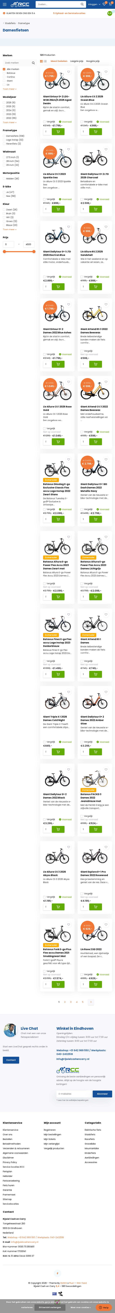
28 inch (12, 161)
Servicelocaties (11, 1203)
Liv (7, 84)
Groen (11, 221)
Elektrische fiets (93, 1129)
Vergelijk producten (54, 1148)
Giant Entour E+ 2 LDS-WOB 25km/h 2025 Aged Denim (57, 100)
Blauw (11, 225)
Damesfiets (15, 135)
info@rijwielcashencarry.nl (72, 1059)
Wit (10, 217)
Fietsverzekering (11, 1180)
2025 (10, 106)
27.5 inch (12, 157)
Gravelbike (90, 1143)
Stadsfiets (10, 23)
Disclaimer (8, 1157)
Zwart (11, 209)
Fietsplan (7, 1171)
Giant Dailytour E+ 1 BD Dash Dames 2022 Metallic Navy (94, 488)
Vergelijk (51, 121)
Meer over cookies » (81, 1307)
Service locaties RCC (13, 1166)
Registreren (50, 1129)
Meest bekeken (59, 61)
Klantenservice (10, 1129)
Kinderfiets (90, 1153)
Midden (12, 178)
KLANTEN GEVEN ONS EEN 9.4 (20, 13)
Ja (10, 192)
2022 (11, 118)
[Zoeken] (82, 4)
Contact (11, 1060)
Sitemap (7, 1199)
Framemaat (9, 1194)
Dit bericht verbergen (50, 1307)
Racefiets (90, 1139)
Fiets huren (8, 1185)
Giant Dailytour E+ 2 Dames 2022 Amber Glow (92, 720)
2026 (10, 102)
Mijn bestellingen (52, 1134)
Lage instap (14, 139)
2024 (11, 110)
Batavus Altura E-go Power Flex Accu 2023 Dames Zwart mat (56, 565)
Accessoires (91, 1162)
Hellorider (7, 1176)
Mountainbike (92, 1148)
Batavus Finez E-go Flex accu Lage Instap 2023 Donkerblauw (57, 643)
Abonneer (102, 1093)
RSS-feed (82, 1283)
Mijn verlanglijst (52, 1143)
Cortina (10, 76)
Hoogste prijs (93, 61)
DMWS (63, 1283)
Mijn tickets (50, 1139)
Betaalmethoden (12, 1143)
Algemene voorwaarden (15, 1153)
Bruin (10, 213)
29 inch (12, 165)
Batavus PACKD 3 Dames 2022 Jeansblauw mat (91, 798)
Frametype (24, 23)
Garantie (7, 1190)
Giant (9, 80)
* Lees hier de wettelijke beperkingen (72, 1100)
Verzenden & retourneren (16, 1148)
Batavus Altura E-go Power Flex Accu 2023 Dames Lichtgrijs (93, 565)
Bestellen (7, 1139)
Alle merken (12, 69)
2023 (11, 114)
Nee (11, 196)
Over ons (7, 1134)
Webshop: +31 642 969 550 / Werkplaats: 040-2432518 (81, 1052)
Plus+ (72, 1283)
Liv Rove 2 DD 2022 (91, 949)
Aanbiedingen (92, 1157)
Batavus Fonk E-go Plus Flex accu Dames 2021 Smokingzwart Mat (57, 953)
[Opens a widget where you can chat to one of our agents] (104, 1308)
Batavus (10, 73)
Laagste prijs (76, 61)
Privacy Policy (10, 1162)
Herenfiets (13, 143)
